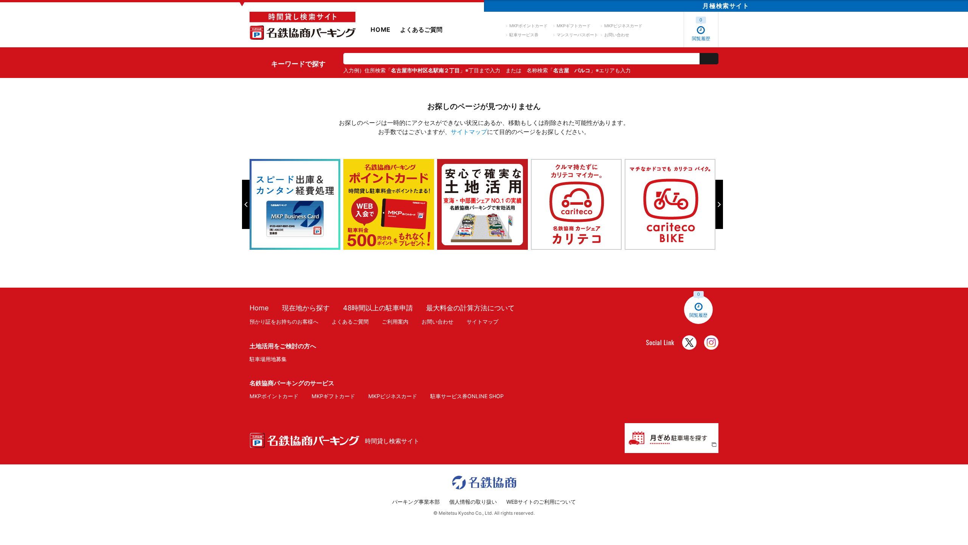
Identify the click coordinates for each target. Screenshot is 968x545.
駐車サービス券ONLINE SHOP (467, 396)
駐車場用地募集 (268, 359)
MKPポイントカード (528, 25)
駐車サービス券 (523, 34)
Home (259, 308)
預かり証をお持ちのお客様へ (284, 321)
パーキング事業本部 (416, 501)
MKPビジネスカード (623, 25)
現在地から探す (306, 308)
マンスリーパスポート (577, 34)
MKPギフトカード (574, 25)
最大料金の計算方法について (470, 308)
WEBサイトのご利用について (541, 501)
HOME (381, 29)
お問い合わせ (616, 34)
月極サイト (726, 5)
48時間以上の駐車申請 (378, 308)
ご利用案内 (395, 321)
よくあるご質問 (421, 29)
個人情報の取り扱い (473, 501)
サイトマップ (469, 131)
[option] (296, 204)
